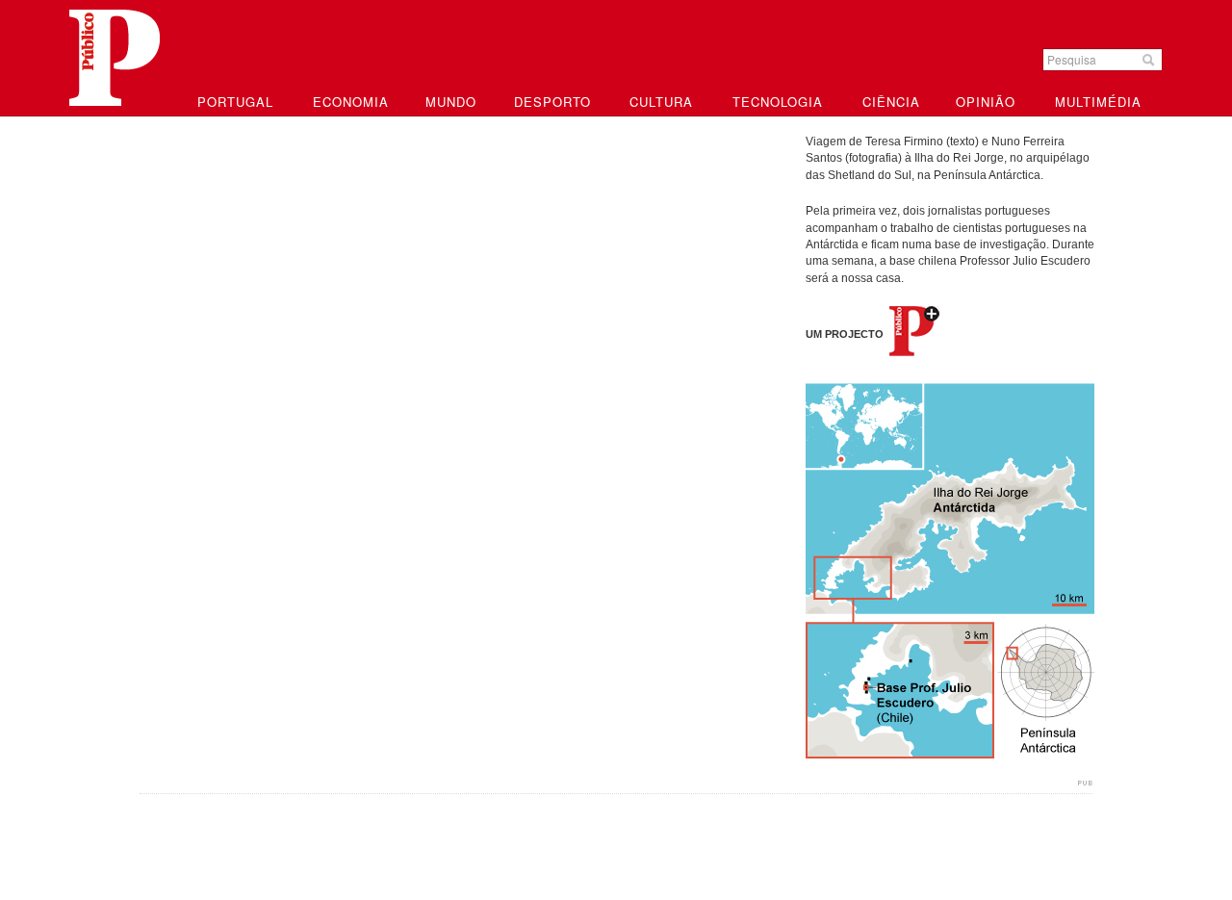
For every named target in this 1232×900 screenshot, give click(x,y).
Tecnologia (777, 101)
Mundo (450, 101)
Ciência (891, 101)
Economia (351, 101)
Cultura (661, 101)
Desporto (552, 101)
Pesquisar (1151, 59)
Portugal (235, 101)
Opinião (985, 101)
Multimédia (1098, 101)
